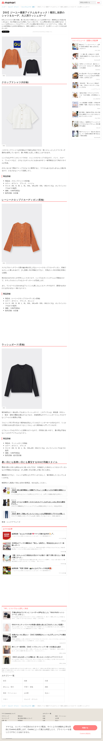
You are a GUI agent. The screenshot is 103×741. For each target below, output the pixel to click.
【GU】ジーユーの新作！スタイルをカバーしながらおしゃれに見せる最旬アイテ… (38, 503)
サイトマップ (5, 718)
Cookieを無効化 (85, 733)
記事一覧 (4, 720)
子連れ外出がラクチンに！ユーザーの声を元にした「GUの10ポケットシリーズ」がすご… (38, 613)
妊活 (44, 716)
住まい (57, 720)
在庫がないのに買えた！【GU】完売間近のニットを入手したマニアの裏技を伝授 (39, 636)
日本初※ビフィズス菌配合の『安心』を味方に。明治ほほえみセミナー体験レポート (38, 544)
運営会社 (20, 716)
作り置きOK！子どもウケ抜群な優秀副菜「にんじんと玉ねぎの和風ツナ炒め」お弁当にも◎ (89, 75)
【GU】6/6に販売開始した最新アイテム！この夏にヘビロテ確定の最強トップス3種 (38, 491)
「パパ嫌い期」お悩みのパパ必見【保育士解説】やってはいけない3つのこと (89, 56)
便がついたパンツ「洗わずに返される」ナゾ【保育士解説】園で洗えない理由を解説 (89, 133)
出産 (44, 720)
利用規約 (20, 720)
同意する (85, 728)
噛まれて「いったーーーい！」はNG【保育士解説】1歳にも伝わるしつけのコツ (89, 46)
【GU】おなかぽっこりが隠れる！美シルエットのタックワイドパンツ (37, 657)
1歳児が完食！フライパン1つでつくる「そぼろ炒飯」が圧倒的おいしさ (89, 95)
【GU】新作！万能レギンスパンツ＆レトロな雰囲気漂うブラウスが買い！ (38, 513)
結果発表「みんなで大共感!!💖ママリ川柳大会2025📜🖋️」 (33, 534)
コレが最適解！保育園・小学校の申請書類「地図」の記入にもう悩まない (89, 104)
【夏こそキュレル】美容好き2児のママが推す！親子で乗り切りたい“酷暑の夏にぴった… (38, 556)
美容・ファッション (60, 716)
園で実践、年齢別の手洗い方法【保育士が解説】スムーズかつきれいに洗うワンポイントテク (89, 114)
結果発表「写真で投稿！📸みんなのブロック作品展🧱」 (32, 568)
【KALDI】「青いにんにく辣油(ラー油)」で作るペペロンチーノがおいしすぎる (89, 85)
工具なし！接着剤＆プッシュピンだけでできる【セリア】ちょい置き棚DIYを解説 (89, 124)
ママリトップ (5, 716)
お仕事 (57, 718)
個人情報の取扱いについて (25, 718)
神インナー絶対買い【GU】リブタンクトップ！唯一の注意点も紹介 (36, 647)
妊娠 (44, 718)
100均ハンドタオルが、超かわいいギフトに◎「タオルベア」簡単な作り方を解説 (89, 66)
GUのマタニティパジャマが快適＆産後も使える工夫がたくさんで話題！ (38, 625)
